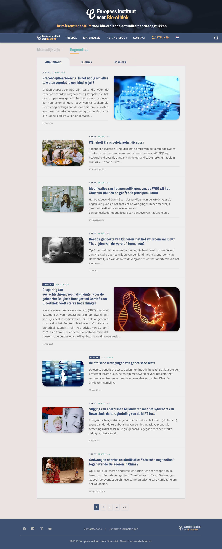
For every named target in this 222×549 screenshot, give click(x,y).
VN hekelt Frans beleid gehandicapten (116, 142)
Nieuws (86, 62)
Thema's (71, 37)
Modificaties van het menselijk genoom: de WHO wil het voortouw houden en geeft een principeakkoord (129, 190)
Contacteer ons (92, 529)
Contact (139, 37)
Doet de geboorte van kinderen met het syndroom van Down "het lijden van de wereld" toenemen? (132, 241)
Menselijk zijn (48, 49)
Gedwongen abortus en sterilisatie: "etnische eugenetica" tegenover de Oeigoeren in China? (132, 462)
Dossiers (120, 62)
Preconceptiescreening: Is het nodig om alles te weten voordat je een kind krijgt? (75, 80)
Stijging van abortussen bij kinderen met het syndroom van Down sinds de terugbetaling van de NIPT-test (131, 411)
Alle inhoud (53, 62)
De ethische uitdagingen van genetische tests (122, 362)
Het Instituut (116, 37)
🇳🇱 (177, 37)
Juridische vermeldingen (124, 529)
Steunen (162, 37)
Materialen (91, 37)
